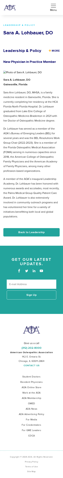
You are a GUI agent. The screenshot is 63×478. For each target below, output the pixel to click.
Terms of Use (31, 466)
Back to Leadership (31, 232)
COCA (31, 435)
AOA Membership (31, 398)
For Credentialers (31, 425)
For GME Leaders (31, 430)
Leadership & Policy (19, 25)
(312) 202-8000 (31, 348)
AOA (31, 330)
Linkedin (34, 271)
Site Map (31, 471)
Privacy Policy (31, 462)
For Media (31, 419)
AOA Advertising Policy (31, 414)
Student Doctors (31, 376)
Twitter (27, 271)
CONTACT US (32, 365)
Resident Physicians (31, 382)
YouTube (41, 271)
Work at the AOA (31, 392)
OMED (31, 403)
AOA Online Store (31, 387)
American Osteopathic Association (10, 8)
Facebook (19, 271)
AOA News (31, 408)
